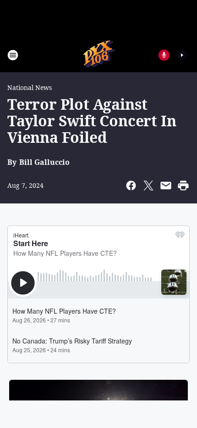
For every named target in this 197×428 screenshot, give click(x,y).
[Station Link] (98, 55)
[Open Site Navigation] (12, 55)
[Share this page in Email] (165, 185)
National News (29, 87)
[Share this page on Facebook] (131, 185)
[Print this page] (183, 185)
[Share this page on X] (148, 185)
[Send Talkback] (164, 55)
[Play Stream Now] (181, 55)
